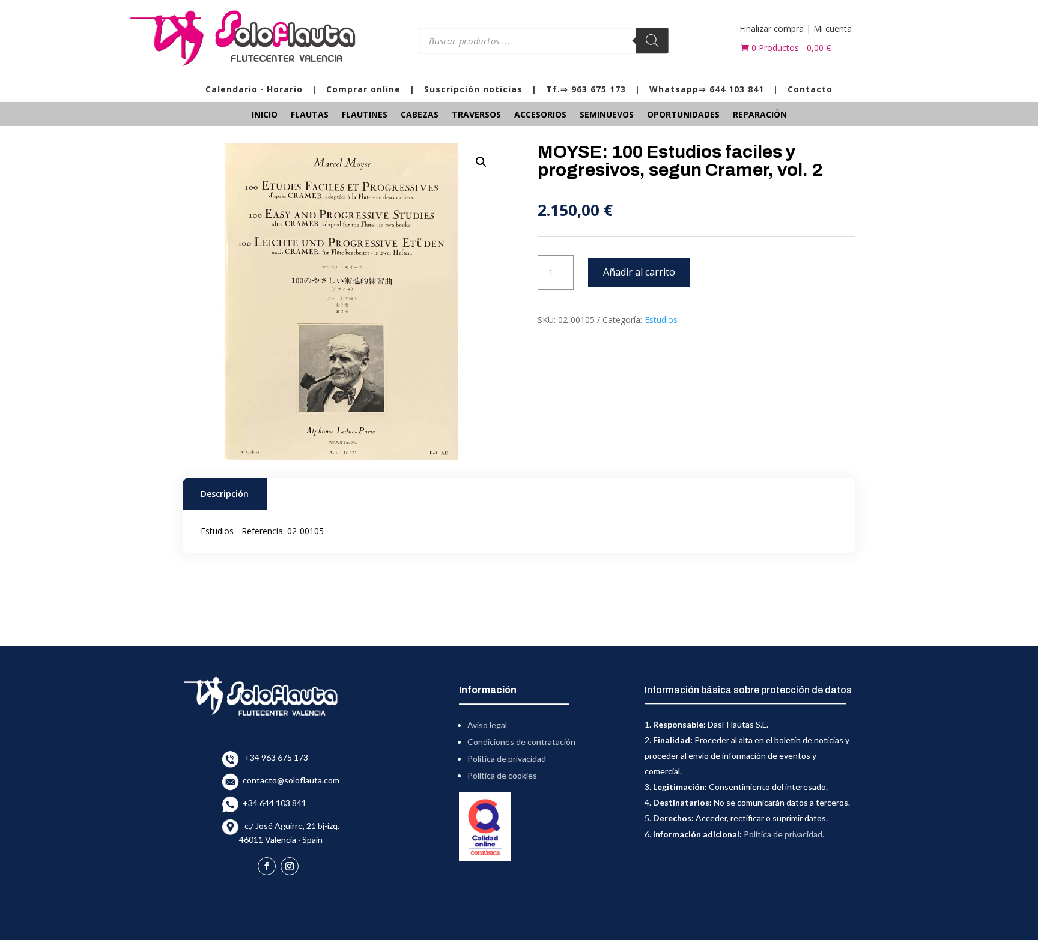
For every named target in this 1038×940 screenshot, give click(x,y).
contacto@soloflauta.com (289, 780)
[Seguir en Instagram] (290, 866)
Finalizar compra (771, 28)
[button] (481, 162)
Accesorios (540, 115)
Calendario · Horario (254, 89)
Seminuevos (607, 115)
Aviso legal (487, 725)
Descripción (225, 493)
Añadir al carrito (639, 272)
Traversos (476, 115)
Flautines (364, 115)
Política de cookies (502, 775)
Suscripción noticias (473, 89)
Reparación (760, 115)
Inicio (265, 115)
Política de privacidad (506, 758)
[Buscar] (652, 40)
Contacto (810, 89)
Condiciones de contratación (521, 742)
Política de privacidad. (784, 834)
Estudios (661, 319)
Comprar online (363, 89)
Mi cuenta (832, 28)
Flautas (310, 115)
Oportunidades (683, 115)
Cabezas (420, 115)
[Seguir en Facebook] (267, 866)
